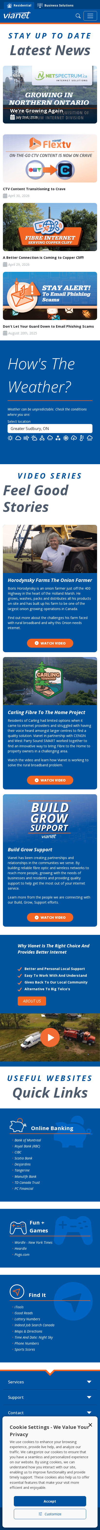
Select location (19, 421)
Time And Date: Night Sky (34, 1337)
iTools (19, 1307)
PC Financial (24, 1188)
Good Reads (24, 1313)
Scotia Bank (23, 1158)
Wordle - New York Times (33, 1242)
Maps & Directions (28, 1331)
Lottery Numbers (27, 1319)
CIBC (18, 1152)
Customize (53, 1514)
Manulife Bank (25, 1176)
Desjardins (23, 1164)
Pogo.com (22, 1254)
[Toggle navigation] (90, 16)
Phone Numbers (27, 1343)
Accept (50, 1501)
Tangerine (22, 1170)
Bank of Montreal (28, 1140)
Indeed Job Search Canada (34, 1325)
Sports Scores (25, 1349)
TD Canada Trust (27, 1182)
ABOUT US (32, 1001)
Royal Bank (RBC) (27, 1146)
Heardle (21, 1248)
